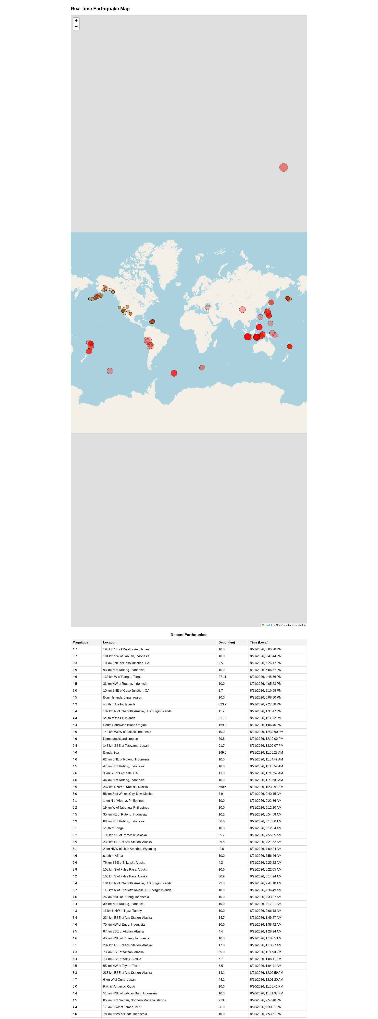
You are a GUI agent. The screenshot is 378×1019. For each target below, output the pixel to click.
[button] (76, 21)
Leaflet (268, 625)
